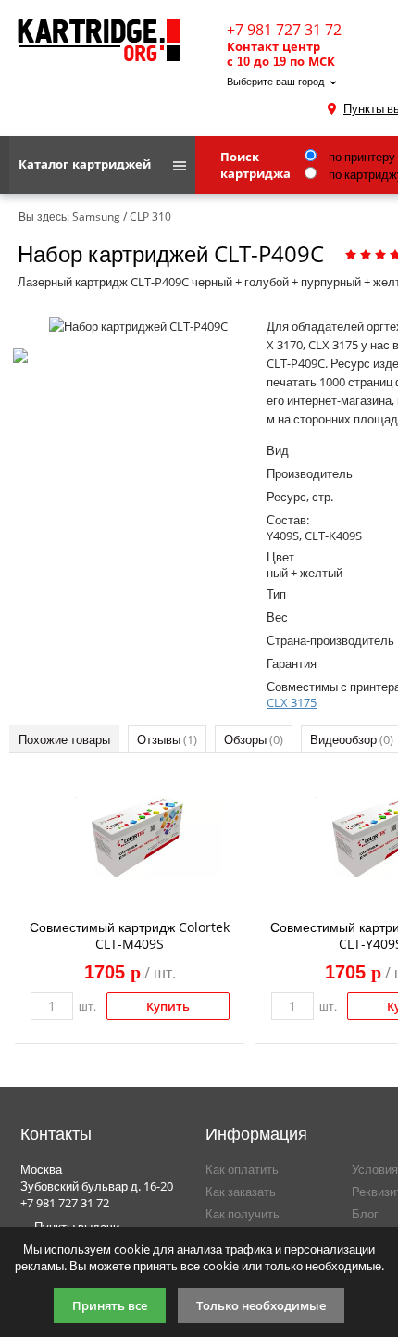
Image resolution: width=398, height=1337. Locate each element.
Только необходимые (261, 1305)
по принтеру (360, 156)
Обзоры (253, 739)
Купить (168, 1006)
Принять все (109, 1305)
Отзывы (167, 739)
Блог (365, 1213)
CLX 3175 (292, 702)
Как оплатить (242, 1169)
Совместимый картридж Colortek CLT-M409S (130, 935)
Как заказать (240, 1191)
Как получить (242, 1213)
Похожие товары (64, 739)
